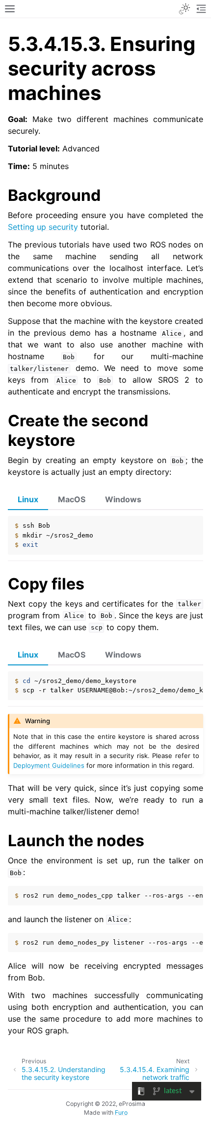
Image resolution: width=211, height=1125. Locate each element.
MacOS (71, 499)
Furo (121, 1112)
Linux (28, 499)
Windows (123, 499)
